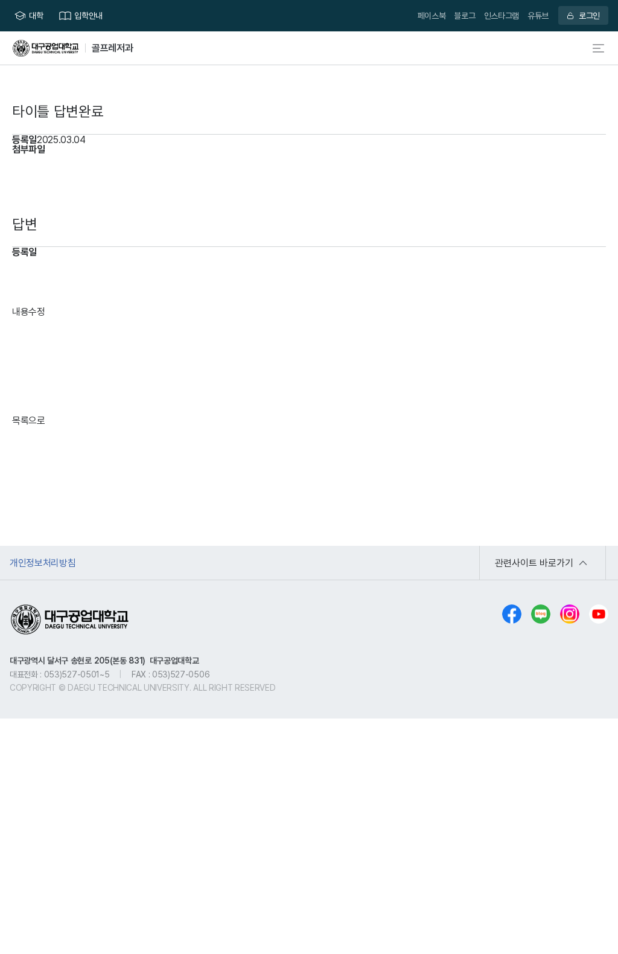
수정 (36, 311)
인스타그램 (501, 15)
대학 (36, 15)
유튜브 (538, 15)
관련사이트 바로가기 (534, 562)
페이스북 (432, 15)
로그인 (589, 15)
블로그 (464, 15)
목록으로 (28, 420)
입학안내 (88, 15)
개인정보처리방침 (42, 562)
